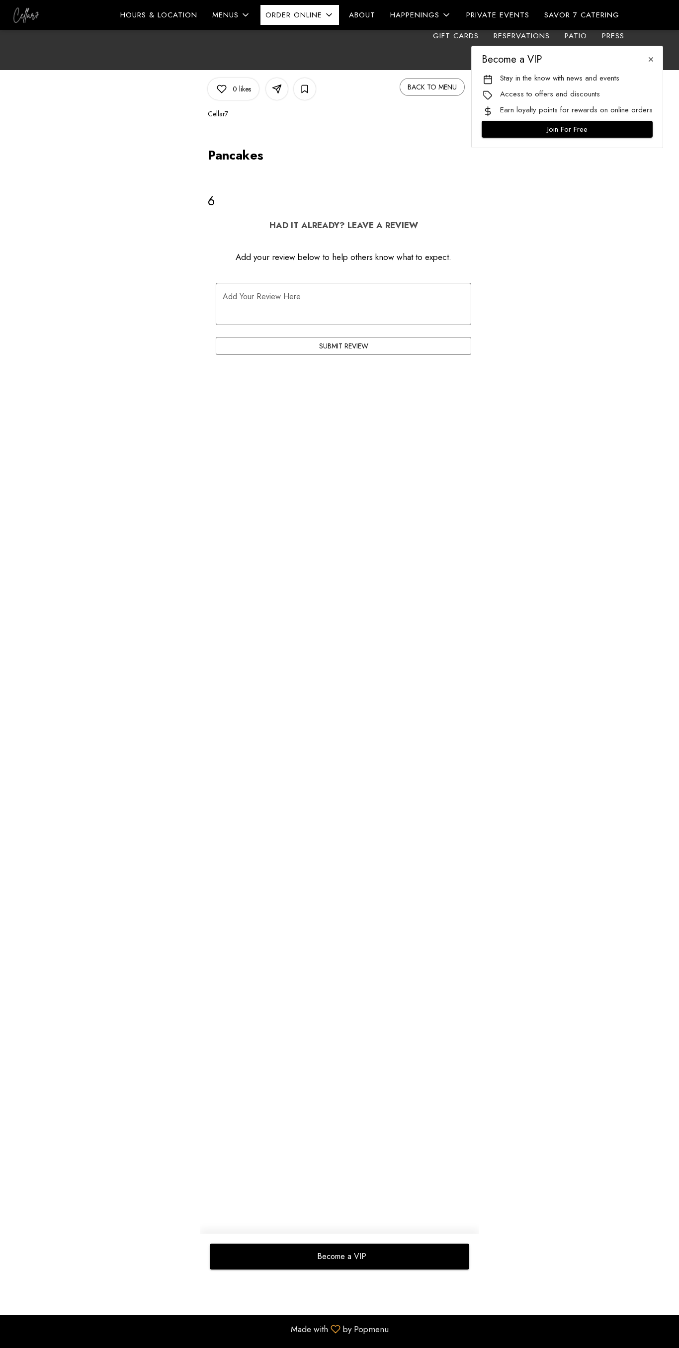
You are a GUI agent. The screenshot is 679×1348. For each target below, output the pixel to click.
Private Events (497, 14)
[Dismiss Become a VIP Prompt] (651, 59)
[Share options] (277, 89)
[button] (231, 15)
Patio (576, 35)
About (362, 14)
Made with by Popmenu (198, 1328)
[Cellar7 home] (52, 14)
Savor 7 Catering (581, 14)
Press (613, 35)
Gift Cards (456, 35)
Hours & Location (158, 14)
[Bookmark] (305, 89)
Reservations (522, 35)
